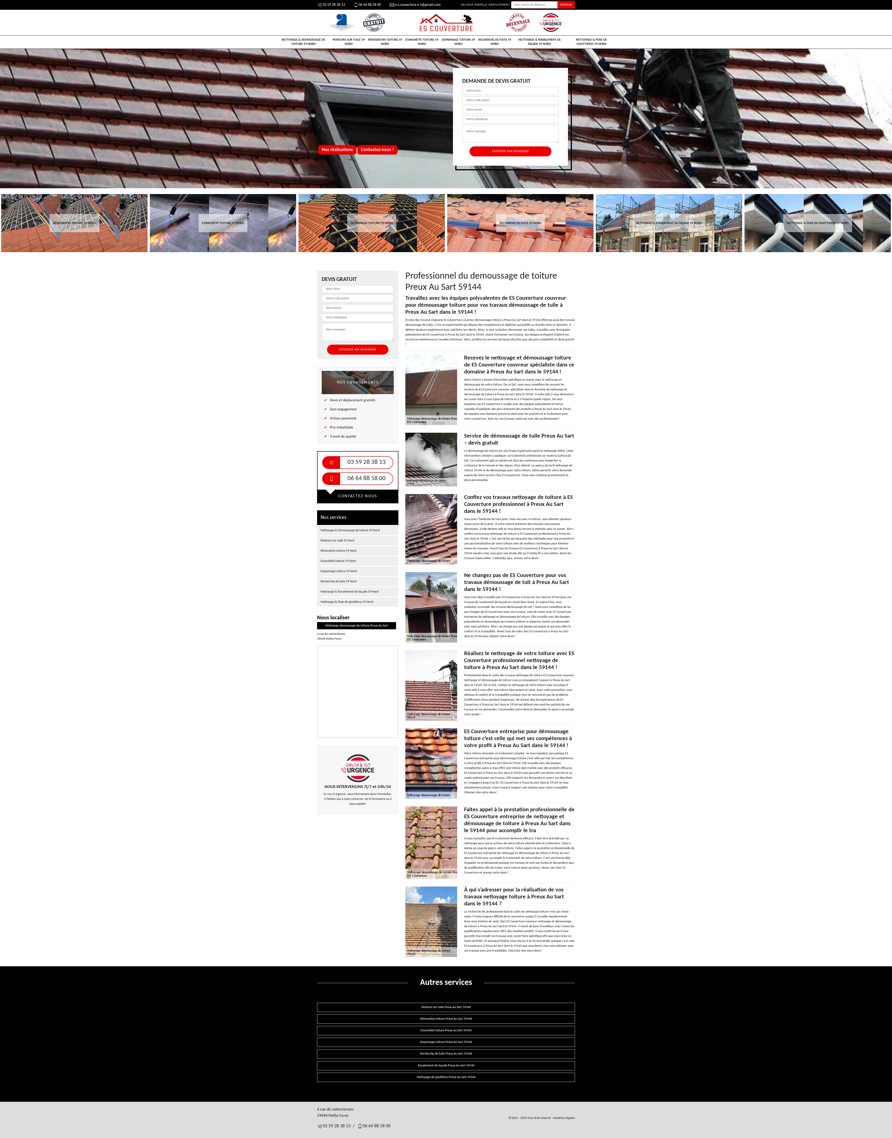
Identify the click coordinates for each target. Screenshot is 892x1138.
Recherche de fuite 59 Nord (494, 42)
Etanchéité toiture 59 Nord (421, 42)
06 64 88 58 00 (370, 5)
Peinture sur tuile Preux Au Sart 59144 (446, 1007)
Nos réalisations (337, 150)
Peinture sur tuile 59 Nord (349, 42)
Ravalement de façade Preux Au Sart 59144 (446, 1065)
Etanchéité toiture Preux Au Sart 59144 (446, 1030)
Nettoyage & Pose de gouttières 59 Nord (591, 42)
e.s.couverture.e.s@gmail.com (418, 5)
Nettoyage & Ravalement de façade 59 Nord (539, 42)
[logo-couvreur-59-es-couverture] (446, 22)
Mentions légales (564, 1118)
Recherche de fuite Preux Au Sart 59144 (446, 1054)
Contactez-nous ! (377, 150)
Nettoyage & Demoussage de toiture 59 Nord (303, 42)
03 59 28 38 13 (334, 5)
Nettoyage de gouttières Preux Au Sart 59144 (446, 1077)
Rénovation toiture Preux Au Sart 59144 (446, 1019)
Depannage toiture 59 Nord (458, 42)
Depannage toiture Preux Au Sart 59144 (446, 1042)
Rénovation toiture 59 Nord (385, 42)
